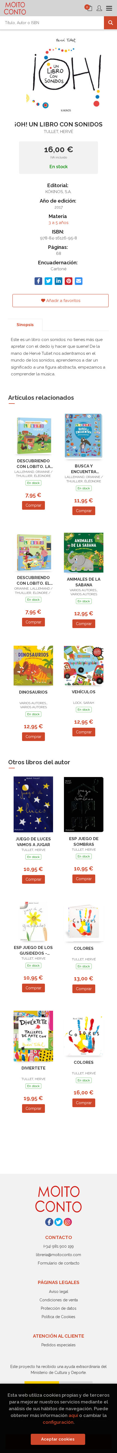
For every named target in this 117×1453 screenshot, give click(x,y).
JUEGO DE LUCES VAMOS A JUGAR (33, 842)
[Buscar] (110, 22)
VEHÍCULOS (84, 692)
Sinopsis (25, 324)
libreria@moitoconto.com (58, 1255)
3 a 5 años (58, 222)
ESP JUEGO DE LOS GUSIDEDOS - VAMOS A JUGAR (33, 950)
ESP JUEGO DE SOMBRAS (83, 841)
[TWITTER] (58, 1222)
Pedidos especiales (58, 1345)
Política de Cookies (58, 1317)
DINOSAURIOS (33, 692)
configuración (58, 1422)
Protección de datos (58, 1308)
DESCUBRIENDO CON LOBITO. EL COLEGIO (33, 580)
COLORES (84, 948)
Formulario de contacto (58, 1263)
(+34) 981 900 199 (58, 1246)
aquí (73, 1415)
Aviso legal (58, 1291)
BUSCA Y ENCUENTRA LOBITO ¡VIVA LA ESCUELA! (83, 469)
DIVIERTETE (33, 1068)
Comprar (33, 505)
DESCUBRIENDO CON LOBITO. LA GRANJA (33, 464)
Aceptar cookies (58, 1439)
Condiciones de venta (58, 1300)
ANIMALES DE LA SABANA (83, 582)
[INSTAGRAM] (68, 1222)
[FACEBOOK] (49, 1222)
